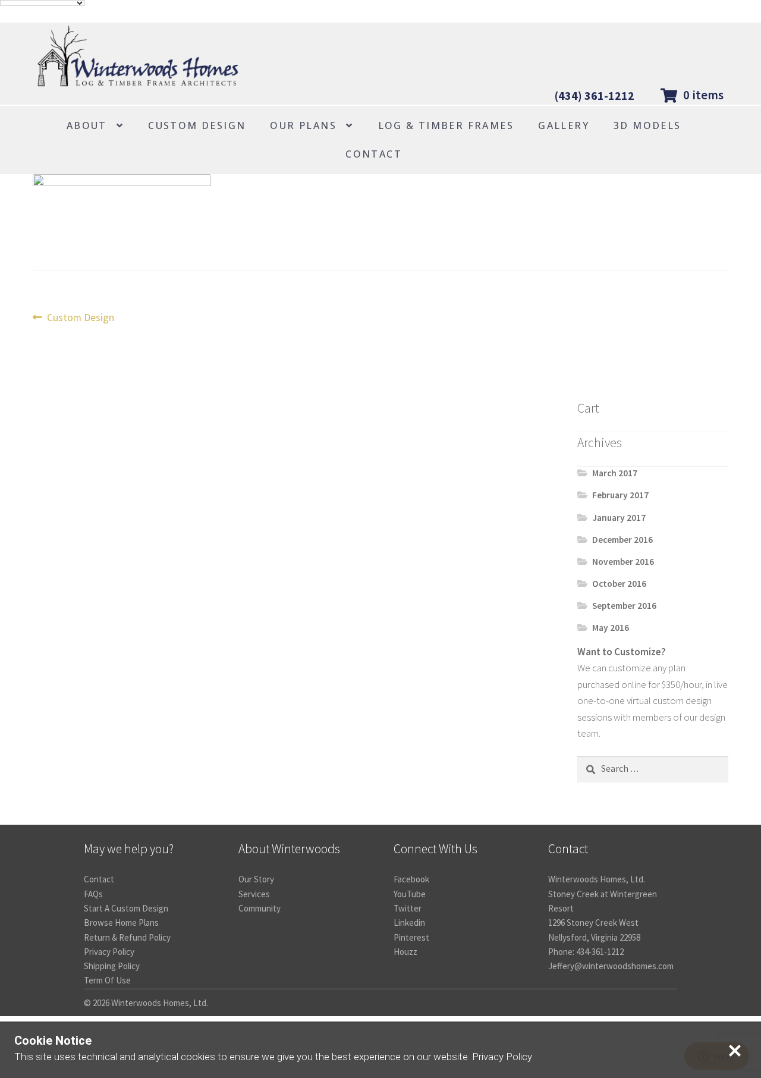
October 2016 (619, 583)
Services (254, 894)
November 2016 (623, 561)
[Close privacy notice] (735, 1051)
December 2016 (622, 539)
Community (259, 908)
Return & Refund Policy (127, 937)
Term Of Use (107, 980)
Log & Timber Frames (446, 125)
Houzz (405, 951)
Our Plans (303, 125)
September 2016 (624, 605)
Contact (373, 154)
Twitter (408, 908)
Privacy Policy (109, 951)
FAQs (93, 894)
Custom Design (197, 125)
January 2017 (619, 517)
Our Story (256, 879)
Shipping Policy (112, 966)
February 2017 (620, 495)
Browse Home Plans (121, 922)
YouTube (410, 894)
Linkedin (409, 922)
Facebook (411, 879)
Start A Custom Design (126, 908)
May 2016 (610, 627)
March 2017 (614, 473)
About (87, 125)
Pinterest (411, 937)
